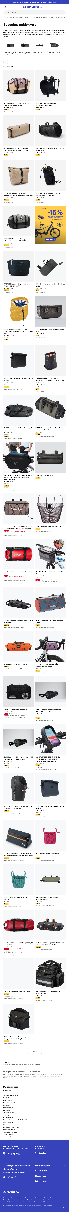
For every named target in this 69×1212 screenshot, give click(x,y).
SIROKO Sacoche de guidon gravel (15, 709)
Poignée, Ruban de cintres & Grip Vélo (14, 1115)
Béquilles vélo (7, 1100)
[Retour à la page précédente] (28, 1052)
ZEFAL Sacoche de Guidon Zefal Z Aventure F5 (18, 573)
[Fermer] (64, 2)
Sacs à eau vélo (8, 1124)
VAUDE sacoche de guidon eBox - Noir (17, 991)
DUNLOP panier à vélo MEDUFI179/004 (48, 527)
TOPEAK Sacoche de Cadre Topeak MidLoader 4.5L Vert (48, 898)
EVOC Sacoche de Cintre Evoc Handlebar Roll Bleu (50, 622)
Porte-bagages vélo (9, 1102)
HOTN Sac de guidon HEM (44, 475)
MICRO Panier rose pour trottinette (47, 853)
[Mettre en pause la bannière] (61, 2)
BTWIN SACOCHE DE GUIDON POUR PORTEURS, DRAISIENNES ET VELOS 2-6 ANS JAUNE (18, 331)
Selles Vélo (6, 1105)
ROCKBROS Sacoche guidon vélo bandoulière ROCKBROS (47, 665)
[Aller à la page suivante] (41, 1052)
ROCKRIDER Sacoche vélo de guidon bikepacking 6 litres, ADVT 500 (16, 104)
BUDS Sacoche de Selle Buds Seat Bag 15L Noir (18, 429)
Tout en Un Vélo (8, 1134)
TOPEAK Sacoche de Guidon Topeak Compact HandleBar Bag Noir (16, 1038)
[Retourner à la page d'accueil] (32, 7)
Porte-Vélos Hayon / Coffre (11, 1127)
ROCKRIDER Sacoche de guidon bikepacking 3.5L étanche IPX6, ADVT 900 (18, 195)
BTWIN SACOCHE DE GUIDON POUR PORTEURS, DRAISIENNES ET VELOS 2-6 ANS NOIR (50, 380)
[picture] (18, 85)
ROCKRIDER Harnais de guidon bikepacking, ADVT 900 (46, 104)
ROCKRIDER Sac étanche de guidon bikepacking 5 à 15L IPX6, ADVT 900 (16, 149)
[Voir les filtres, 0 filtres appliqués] (5, 62)
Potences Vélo (7, 1137)
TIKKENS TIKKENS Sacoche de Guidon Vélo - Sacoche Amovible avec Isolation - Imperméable (50, 574)
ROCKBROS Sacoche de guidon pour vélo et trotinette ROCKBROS (18, 807)
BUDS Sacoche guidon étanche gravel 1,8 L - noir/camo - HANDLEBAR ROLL (18, 758)
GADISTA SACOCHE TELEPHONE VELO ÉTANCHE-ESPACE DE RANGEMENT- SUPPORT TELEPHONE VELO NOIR (48, 759)
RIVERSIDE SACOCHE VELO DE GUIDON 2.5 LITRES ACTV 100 (50, 149)
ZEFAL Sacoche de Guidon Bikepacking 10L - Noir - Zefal (18, 944)
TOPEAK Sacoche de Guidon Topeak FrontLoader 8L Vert (48, 429)
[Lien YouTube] (12, 1177)
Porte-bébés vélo (8, 1117)
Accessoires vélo (8, 1112)
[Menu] (5, 7)
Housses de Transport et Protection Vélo (15, 1120)
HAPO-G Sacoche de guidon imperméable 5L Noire (18, 379)
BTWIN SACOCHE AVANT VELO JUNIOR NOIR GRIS (50, 330)
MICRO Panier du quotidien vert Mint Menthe (16, 898)
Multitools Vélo (7, 1098)
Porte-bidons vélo (8, 1107)
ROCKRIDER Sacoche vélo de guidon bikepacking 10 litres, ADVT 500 (16, 240)
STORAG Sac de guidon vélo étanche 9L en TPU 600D (18, 622)
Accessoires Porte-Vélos (10, 1095)
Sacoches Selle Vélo (54, 52)
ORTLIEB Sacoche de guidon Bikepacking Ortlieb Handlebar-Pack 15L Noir (50, 944)
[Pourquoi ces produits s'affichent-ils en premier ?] (4, 66)
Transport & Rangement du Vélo (13, 1093)
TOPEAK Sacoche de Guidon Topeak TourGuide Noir (48, 992)
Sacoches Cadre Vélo (39, 52)
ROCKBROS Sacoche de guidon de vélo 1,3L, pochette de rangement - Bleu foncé (18, 854)
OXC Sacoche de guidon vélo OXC (15, 664)
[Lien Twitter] (8, 1177)
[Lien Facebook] (4, 1177)
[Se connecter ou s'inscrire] (60, 7)
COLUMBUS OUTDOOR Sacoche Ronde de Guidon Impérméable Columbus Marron (18, 528)
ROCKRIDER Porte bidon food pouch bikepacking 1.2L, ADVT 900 (48, 195)
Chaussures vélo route (10, 1132)
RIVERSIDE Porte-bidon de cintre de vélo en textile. (50, 285)
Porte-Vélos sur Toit (9, 1129)
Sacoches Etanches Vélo (25, 53)
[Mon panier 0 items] (64, 7)
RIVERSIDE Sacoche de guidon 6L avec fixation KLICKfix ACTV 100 (17, 285)
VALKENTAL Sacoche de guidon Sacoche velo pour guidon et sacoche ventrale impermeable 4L (18, 477)
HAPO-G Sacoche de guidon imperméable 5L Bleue (50, 807)
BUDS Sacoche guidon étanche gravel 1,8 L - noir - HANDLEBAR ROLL (50, 711)
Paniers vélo (7, 1090)
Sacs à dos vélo (8, 1122)
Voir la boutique (50, 239)
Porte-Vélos (6, 1110)
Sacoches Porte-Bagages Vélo (10, 53)
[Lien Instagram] (15, 1177)
